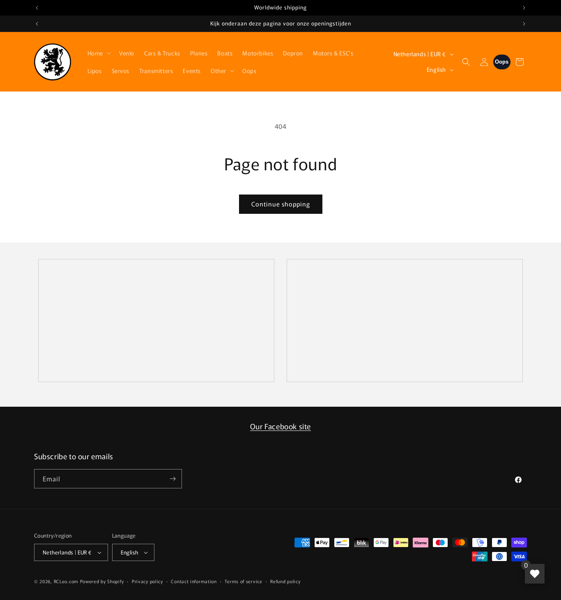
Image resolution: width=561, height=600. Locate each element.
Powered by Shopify (102, 581)
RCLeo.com (66, 581)
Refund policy (285, 581)
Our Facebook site (280, 426)
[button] (98, 53)
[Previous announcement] (37, 8)
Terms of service (243, 581)
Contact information (193, 581)
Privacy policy (147, 581)
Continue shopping (280, 203)
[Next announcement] (524, 8)
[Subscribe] (172, 478)
